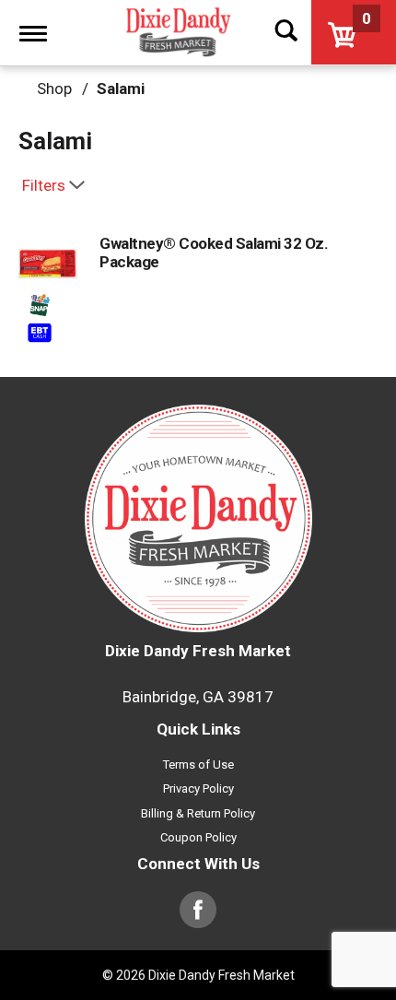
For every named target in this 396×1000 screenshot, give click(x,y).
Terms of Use (198, 764)
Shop (54, 88)
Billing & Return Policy (198, 813)
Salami (121, 88)
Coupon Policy (198, 837)
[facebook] (198, 919)
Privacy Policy (198, 788)
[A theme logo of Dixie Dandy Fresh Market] (176, 32)
